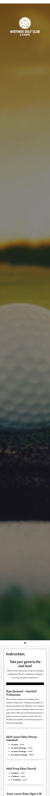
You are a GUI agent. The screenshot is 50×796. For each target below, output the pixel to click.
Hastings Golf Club (25, 26)
